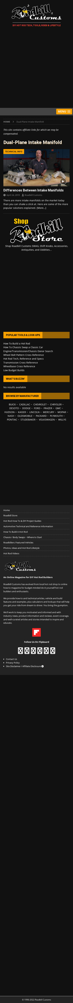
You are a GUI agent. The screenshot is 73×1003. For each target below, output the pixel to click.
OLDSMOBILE (24, 415)
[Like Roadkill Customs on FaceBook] (20, 652)
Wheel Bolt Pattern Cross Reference (23, 355)
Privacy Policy (13, 662)
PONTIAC (12, 419)
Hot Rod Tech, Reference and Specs (23, 358)
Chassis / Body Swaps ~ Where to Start (22, 537)
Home (6, 510)
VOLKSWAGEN (47, 419)
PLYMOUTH (56, 415)
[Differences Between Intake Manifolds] (36, 167)
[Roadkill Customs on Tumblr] (39, 652)
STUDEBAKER (28, 419)
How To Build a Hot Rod (16, 343)
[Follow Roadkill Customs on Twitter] (46, 652)
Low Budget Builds (13, 370)
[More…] (41, 207)
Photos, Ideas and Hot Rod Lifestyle (21, 547)
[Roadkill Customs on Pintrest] (33, 652)
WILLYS (62, 419)
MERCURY (48, 412)
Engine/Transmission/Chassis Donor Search (28, 351)
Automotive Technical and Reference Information (28, 526)
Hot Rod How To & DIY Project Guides (22, 520)
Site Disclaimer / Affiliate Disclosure (23, 666)
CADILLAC (24, 404)
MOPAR (62, 412)
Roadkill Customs (33, 195)
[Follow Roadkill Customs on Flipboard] (36, 634)
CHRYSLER (56, 404)
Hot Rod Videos (11, 553)
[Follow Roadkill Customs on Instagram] (26, 652)
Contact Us (11, 659)
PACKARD (41, 415)
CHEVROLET (40, 404)
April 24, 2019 (13, 195)
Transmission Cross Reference (20, 362)
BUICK (12, 404)
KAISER (22, 412)
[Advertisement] (36, 67)
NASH (11, 415)
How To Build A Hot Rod (15, 531)
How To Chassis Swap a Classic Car (23, 347)
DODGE (26, 408)
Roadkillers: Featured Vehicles (18, 542)
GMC (58, 408)
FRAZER (48, 408)
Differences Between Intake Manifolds (33, 190)
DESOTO (14, 408)
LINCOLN (34, 412)
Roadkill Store (10, 515)
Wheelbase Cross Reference (19, 366)
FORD (37, 408)
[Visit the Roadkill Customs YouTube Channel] (52, 652)
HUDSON (9, 412)
